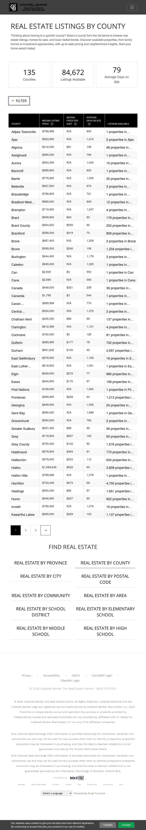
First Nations (20, 389)
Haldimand (19, 452)
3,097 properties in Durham (119, 350)
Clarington (18, 327)
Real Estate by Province (40, 563)
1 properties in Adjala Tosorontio (118, 131)
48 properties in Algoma (117, 147)
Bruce (15, 248)
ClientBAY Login (102, 675)
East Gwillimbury (23, 358)
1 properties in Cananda (116, 295)
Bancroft (17, 170)
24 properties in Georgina (117, 405)
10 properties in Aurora (117, 162)
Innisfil (15, 506)
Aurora (16, 162)
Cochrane (18, 334)
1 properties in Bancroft (116, 170)
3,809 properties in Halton (119, 467)
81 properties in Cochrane (117, 334)
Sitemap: (21, 784)
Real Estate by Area (105, 595)
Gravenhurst (20, 420)
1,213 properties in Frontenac (119, 397)
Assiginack (19, 155)
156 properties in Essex (118, 381)
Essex (15, 381)
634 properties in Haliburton (118, 459)
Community (108, 784)
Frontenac (18, 397)
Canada (17, 287)
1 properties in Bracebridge (116, 194)
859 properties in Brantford (118, 233)
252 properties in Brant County (118, 225)
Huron (15, 498)
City (79, 784)
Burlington (18, 256)
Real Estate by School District (41, 612)
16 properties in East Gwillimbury (121, 358)
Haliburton (18, 459)
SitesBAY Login (70, 680)
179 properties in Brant (118, 217)
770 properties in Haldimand (118, 452)
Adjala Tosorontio (23, 131)
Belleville (17, 186)
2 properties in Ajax (120, 139)
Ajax (14, 139)
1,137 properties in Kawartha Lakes (119, 514)
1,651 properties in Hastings (119, 491)
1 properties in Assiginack (116, 155)
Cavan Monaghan (19, 303)
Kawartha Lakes (23, 514)
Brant (15, 217)
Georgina (18, 405)
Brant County (20, 225)
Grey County (20, 444)
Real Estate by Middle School (41, 631)
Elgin (15, 373)
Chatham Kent (21, 319)
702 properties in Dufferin (118, 342)
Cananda (17, 295)
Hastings (17, 491)
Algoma (16, 147)
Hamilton (17, 483)
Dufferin (17, 342)
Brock (15, 241)
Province (55, 784)
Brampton (18, 209)
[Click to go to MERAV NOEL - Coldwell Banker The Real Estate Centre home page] (30, 7)
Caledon (17, 264)
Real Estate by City (40, 576)
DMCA (76, 675)
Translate (100, 793)
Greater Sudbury (23, 428)
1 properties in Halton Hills (116, 475)
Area (121, 784)
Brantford (18, 233)
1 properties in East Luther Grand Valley (120, 366)
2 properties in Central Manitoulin (119, 311)
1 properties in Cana (120, 280)
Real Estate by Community (41, 595)
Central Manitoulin (18, 311)
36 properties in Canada (117, 287)
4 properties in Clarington (116, 327)
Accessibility (51, 675)
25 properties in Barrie (117, 178)
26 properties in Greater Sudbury (118, 428)
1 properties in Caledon (116, 264)
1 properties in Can (120, 272)
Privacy (26, 675)
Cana (15, 280)
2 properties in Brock (121, 241)
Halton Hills (19, 475)
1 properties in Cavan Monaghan (119, 303)
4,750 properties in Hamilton (119, 483)
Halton (16, 467)
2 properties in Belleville (116, 186)
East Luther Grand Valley (20, 366)
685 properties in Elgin (118, 373)
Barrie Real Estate (39, 784)
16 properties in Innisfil (117, 506)
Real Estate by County (105, 563)
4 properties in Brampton (116, 209)
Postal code (92, 784)
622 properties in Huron (118, 498)
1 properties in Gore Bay (120, 412)
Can (14, 272)
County (68, 784)
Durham (17, 350)
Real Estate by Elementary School (105, 612)
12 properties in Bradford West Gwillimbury (117, 202)
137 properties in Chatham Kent (118, 319)
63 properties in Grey (117, 436)
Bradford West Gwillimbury (21, 202)
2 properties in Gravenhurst (116, 420)
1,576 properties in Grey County (119, 444)
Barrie (15, 178)
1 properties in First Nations (120, 389)
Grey (14, 436)
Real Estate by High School (105, 631)
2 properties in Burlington (116, 256)
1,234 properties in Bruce (119, 248)
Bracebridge (20, 194)
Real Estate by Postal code (105, 579)
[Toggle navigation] (132, 7)
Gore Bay (18, 412)
